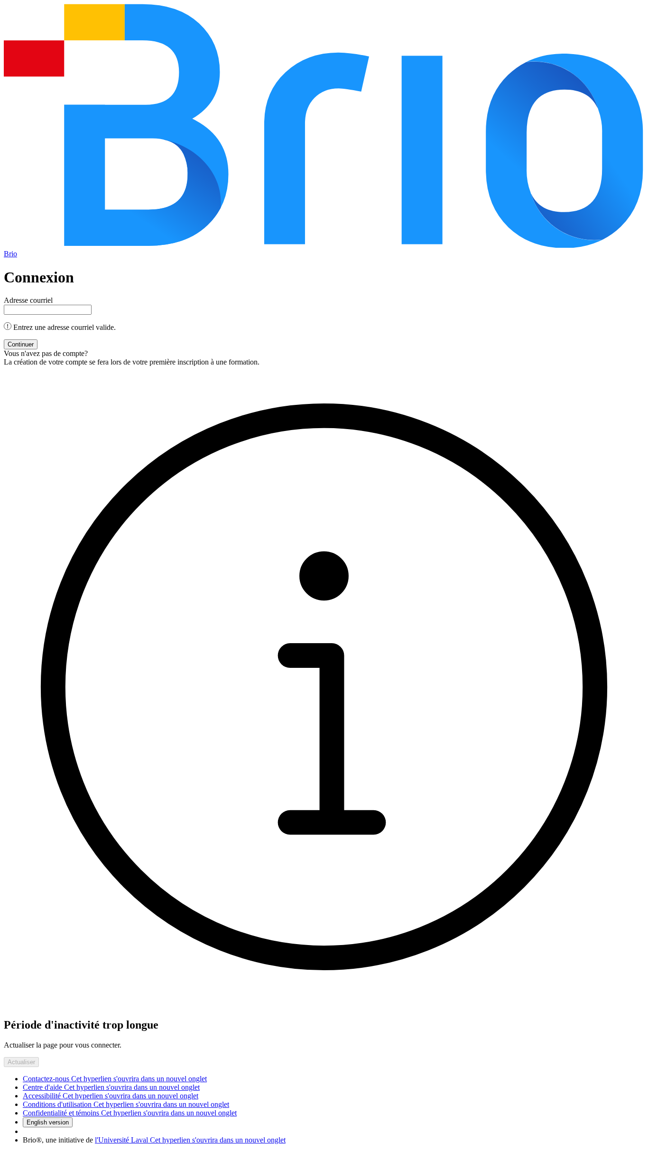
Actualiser (21, 1062)
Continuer (21, 344)
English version (48, 1122)
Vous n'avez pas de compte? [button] (46, 353)
